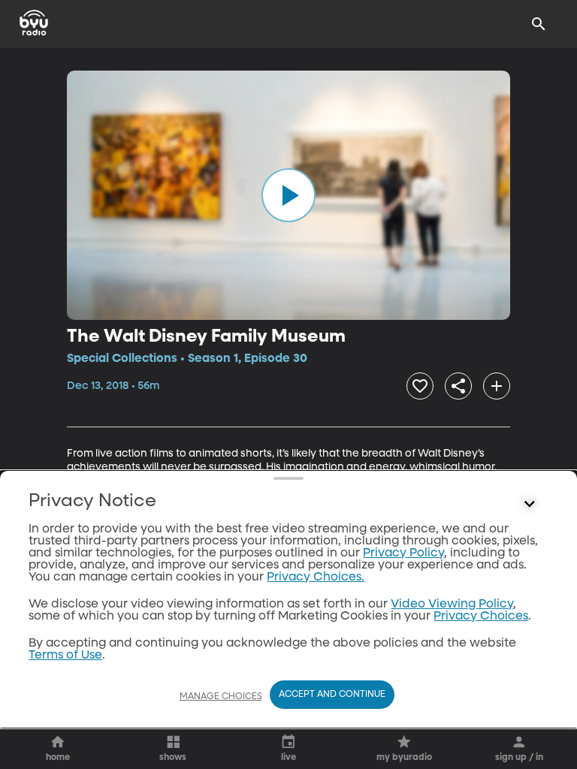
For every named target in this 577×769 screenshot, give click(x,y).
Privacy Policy (403, 553)
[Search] (539, 24)
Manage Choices (221, 696)
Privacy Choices (481, 617)
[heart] (420, 386)
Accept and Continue (332, 694)
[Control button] (529, 504)
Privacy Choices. (315, 577)
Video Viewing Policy (452, 605)
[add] (496, 386)
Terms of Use (65, 656)
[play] (288, 195)
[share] (458, 386)
